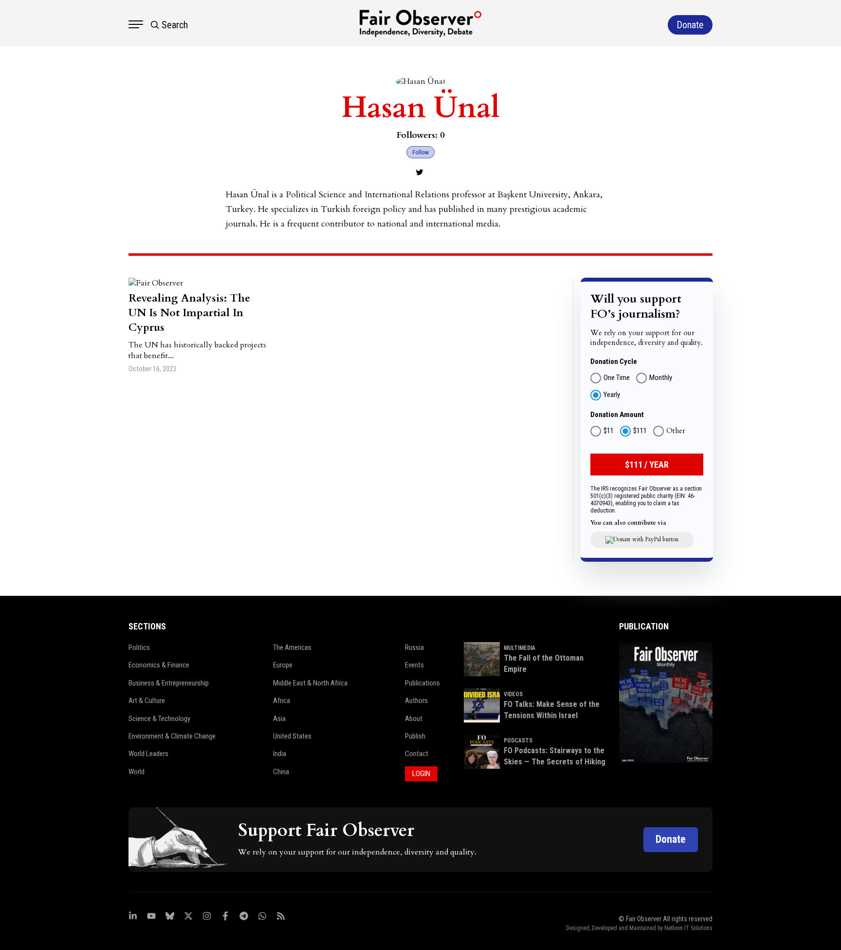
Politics (139, 647)
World (136, 771)
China (281, 771)
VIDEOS (513, 694)
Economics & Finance (158, 665)
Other (675, 431)
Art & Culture (146, 700)
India (279, 753)
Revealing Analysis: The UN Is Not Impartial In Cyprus (189, 313)
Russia (414, 647)
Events (414, 665)
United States (292, 736)
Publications (422, 683)
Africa (281, 700)
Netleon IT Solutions (688, 928)
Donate (671, 839)
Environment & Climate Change (172, 736)
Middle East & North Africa (310, 683)
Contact (416, 753)
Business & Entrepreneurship (168, 683)
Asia (279, 718)
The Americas (292, 647)
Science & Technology (159, 718)
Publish (415, 736)
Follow (420, 152)
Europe (283, 665)
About (413, 718)
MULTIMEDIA (519, 648)
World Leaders (148, 753)
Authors (416, 700)
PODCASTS (518, 740)
